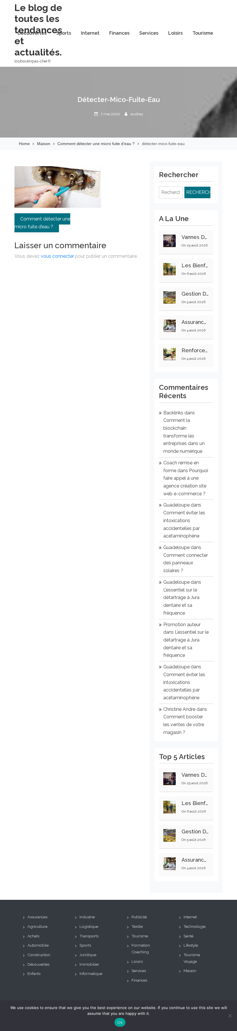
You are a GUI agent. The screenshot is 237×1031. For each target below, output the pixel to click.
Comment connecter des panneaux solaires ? (185, 562)
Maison (190, 970)
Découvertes (32, 33)
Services (148, 33)
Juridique (87, 954)
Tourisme (202, 33)
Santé (188, 936)
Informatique (90, 973)
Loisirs (175, 33)
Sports (63, 33)
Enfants (33, 973)
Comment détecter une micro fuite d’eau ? (42, 222)
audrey (137, 114)
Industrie (87, 917)
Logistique (88, 926)
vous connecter (57, 256)
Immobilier (89, 964)
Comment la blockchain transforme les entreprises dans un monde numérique (184, 436)
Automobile (38, 945)
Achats (33, 936)
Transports (89, 936)
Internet (90, 33)
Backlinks (173, 413)
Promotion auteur (182, 624)
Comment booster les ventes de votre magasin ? (183, 724)
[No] (230, 1016)
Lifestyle (191, 945)
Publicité (139, 917)
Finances (119, 33)
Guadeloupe (176, 505)
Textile (137, 926)
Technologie (194, 926)
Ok (120, 1022)
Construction (38, 954)
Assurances (37, 917)
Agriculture (37, 926)
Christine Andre (179, 709)
